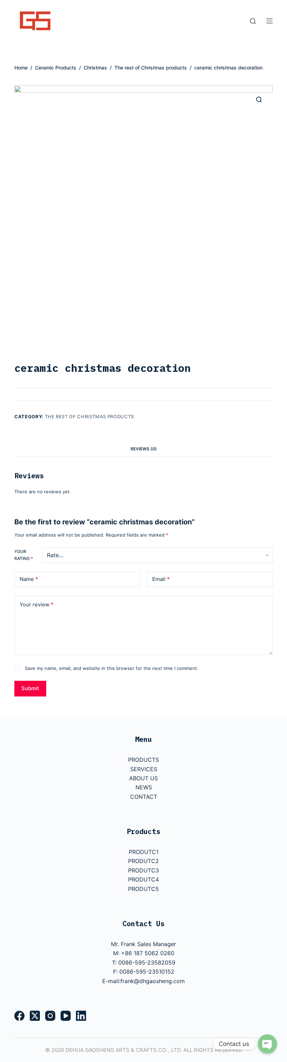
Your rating (23, 555)
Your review (37, 604)
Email (161, 579)
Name (29, 579)
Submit (30, 688)
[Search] (253, 21)
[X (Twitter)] (35, 1016)
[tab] (143, 448)
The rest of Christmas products (89, 416)
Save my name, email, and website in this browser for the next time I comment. (111, 668)
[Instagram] (50, 1016)
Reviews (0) (144, 448)
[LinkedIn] (81, 1016)
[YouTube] (66, 1016)
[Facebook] (19, 1016)
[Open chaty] (267, 1043)
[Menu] (269, 21)
